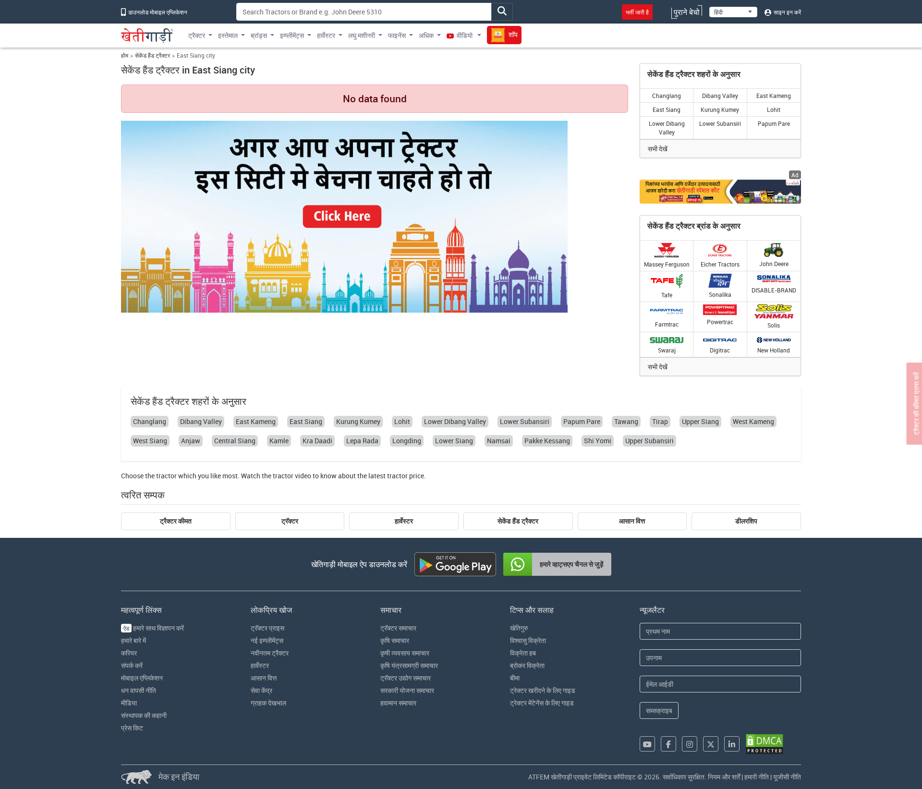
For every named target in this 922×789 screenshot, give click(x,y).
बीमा (515, 677)
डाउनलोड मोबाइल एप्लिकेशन (157, 12)
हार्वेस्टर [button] (326, 35)
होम (124, 55)
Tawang (626, 421)
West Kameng (753, 421)
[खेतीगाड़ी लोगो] (147, 35)
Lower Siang (454, 440)
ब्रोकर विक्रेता (527, 665)
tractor (166, 475)
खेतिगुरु (519, 627)
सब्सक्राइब (659, 710)
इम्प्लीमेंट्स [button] (292, 35)
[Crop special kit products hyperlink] (720, 191)
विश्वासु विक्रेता (528, 640)
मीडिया (129, 702)
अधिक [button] (426, 35)
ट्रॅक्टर (289, 521)
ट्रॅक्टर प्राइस (267, 627)
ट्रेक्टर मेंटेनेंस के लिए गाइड (542, 702)
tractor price (405, 475)
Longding (406, 440)
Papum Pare (774, 123)
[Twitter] (710, 744)
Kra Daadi (317, 440)
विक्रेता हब (523, 652)
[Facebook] (668, 744)
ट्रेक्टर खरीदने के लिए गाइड (542, 690)
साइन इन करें (786, 12)
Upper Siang (700, 421)
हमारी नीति (756, 776)
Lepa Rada (362, 440)
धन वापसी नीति (138, 690)
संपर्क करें (132, 665)
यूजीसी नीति (787, 776)
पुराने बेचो (687, 12)
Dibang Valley (720, 95)
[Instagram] (689, 744)
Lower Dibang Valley (667, 128)
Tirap (660, 421)
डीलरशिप (746, 521)
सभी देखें (657, 148)
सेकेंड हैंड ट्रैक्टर (152, 55)
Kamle (279, 440)
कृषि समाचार (394, 640)
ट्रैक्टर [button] (196, 35)
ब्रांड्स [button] (259, 35)
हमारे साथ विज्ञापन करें (153, 627)
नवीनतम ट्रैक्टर (270, 652)
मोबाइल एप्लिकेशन (142, 677)
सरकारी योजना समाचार (407, 690)
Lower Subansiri (720, 123)
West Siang (150, 440)
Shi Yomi (597, 440)
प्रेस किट (132, 727)
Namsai (498, 440)
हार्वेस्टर (404, 521)
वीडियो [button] (464, 35)
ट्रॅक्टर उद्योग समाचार (405, 677)
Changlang (666, 95)
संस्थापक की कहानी (144, 715)
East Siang (666, 109)
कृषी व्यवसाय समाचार (404, 652)
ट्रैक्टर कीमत (176, 521)
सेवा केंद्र (261, 690)
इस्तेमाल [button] (228, 35)
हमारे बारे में (133, 640)
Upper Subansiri (649, 440)
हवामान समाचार (398, 702)
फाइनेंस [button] (397, 35)
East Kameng (773, 95)
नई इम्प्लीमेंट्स (267, 640)
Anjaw (190, 440)
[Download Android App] (455, 564)
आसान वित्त (632, 521)
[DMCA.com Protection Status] (764, 744)
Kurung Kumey (720, 109)
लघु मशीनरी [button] (361, 35)
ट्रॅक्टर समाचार (398, 627)
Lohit (773, 109)
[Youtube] (647, 744)
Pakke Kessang (547, 440)
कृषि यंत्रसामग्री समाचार (409, 665)
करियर (129, 652)
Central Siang (234, 440)
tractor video (292, 475)
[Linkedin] (732, 744)
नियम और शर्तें (724, 776)
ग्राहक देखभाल (268, 702)
